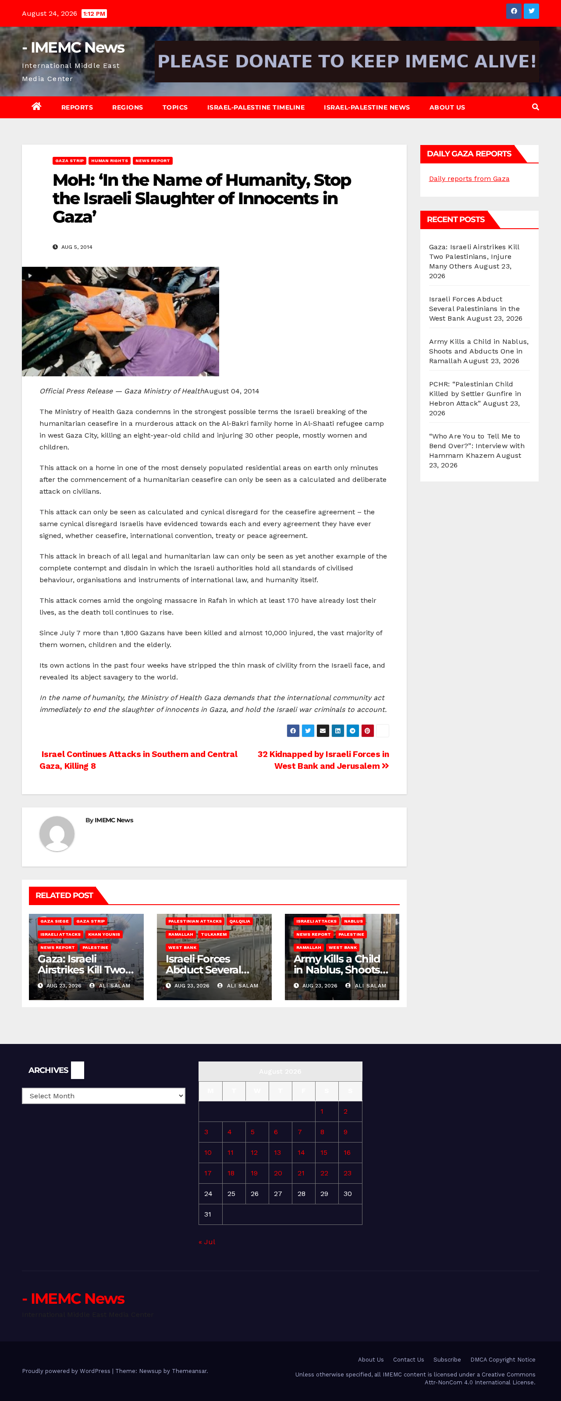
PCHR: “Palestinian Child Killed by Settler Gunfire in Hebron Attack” (475, 393)
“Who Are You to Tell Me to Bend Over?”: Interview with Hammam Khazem (477, 446)
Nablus (353, 921)
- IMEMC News (73, 47)
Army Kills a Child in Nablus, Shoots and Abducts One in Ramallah (479, 351)
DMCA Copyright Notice (503, 1359)
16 (347, 1152)
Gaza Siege (54, 921)
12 (254, 1152)
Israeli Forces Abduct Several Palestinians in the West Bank (474, 308)
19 (254, 1173)
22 (324, 1173)
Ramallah (180, 934)
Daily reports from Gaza (469, 178)
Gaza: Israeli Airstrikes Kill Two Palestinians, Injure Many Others (474, 256)
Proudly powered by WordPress (67, 1371)
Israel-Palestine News (367, 107)
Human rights (109, 160)
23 (348, 1173)
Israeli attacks (60, 934)
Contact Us (408, 1359)
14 (301, 1152)
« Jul (207, 1242)
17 (208, 1173)
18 (230, 1173)
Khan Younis (104, 934)
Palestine (95, 947)
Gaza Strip (69, 160)
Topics (175, 107)
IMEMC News (114, 820)
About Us (447, 107)
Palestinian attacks (195, 921)
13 (277, 1152)
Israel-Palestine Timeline (256, 107)
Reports (77, 107)
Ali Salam (114, 986)
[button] (535, 107)
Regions (127, 107)
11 (230, 1152)
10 (208, 1152)
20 (278, 1173)
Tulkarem (214, 934)
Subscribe (447, 1359)
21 (301, 1173)
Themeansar (189, 1371)
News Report (152, 160)
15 (323, 1152)
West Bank (182, 947)
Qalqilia (239, 921)
